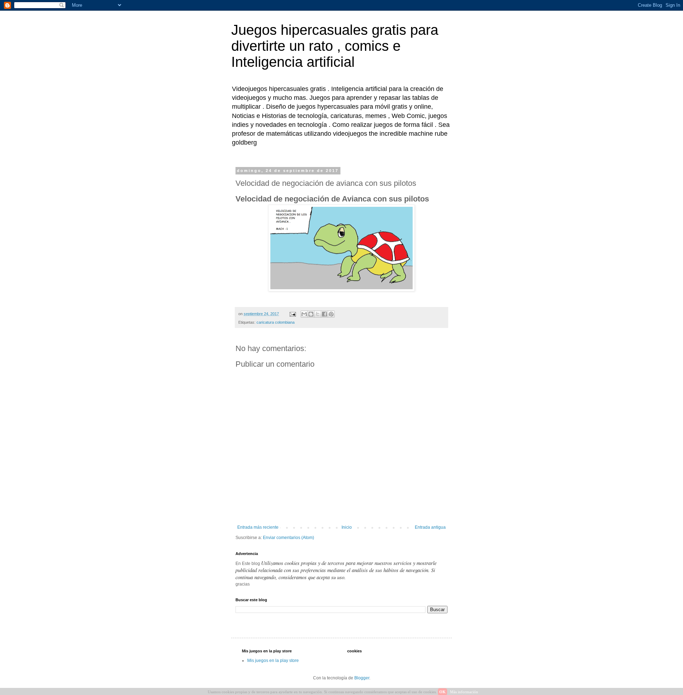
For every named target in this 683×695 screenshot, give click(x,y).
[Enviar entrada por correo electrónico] (292, 314)
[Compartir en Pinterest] (331, 314)
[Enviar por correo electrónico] (304, 314)
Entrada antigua (430, 527)
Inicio (347, 527)
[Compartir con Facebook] (324, 314)
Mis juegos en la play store (273, 660)
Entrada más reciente (258, 527)
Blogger (361, 677)
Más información (464, 692)
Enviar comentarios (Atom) (288, 537)
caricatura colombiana (275, 322)
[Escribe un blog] (310, 314)
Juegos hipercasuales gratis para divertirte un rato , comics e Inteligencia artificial (334, 46)
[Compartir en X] (317, 314)
